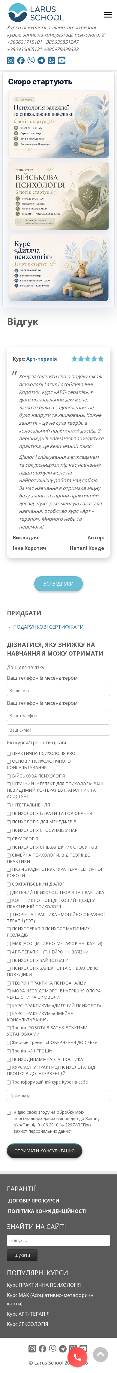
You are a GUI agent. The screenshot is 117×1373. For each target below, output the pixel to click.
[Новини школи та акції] (41, 61)
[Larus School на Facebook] (21, 61)
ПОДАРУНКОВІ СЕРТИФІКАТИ (48, 627)
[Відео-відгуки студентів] (61, 61)
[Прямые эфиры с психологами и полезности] (10, 61)
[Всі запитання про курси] (31, 61)
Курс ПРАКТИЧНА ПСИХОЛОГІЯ (44, 1285)
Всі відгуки (58, 583)
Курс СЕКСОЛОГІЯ (27, 1324)
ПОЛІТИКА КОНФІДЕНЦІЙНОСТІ (47, 1211)
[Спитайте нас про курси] (51, 61)
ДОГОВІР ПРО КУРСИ (33, 1200)
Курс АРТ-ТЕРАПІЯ (28, 1314)
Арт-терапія (41, 359)
